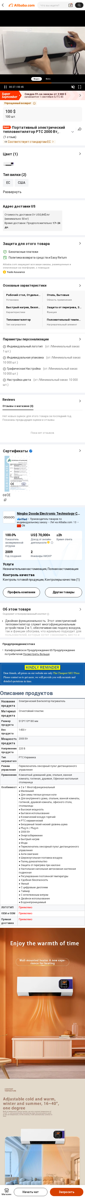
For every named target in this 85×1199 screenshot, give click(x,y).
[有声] (73, 87)
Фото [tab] (48, 79)
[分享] (79, 129)
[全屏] (80, 87)
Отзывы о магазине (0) (17, 406)
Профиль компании (21, 592)
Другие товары (63, 592)
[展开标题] (73, 132)
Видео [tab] (36, 79)
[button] (20, 103)
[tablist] (42, 78)
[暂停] (5, 87)
